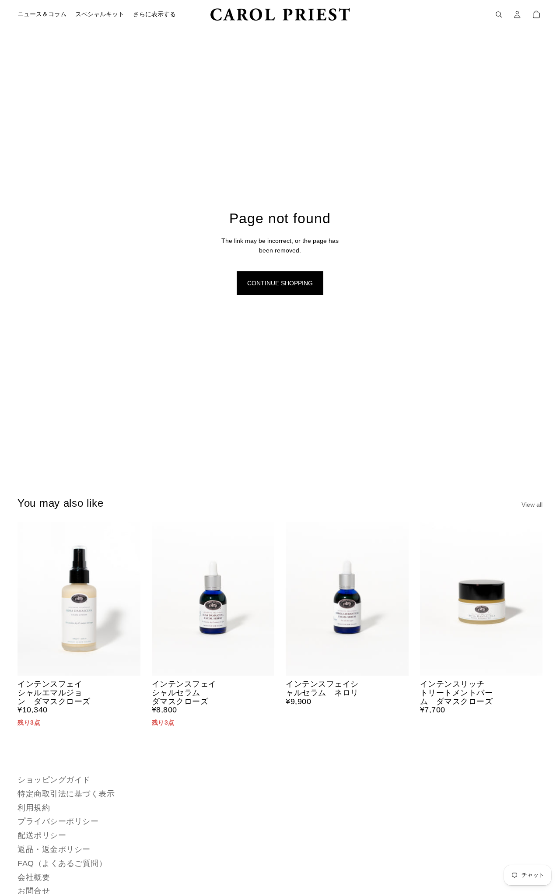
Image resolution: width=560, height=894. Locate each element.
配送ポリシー (42, 835)
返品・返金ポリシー (54, 849)
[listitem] (154, 14)
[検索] (498, 14)
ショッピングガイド (54, 779)
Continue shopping (280, 283)
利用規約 (34, 807)
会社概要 (34, 877)
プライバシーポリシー (58, 821)
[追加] (127, 662)
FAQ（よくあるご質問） (62, 863)
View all (532, 504)
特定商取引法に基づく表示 (66, 793)
